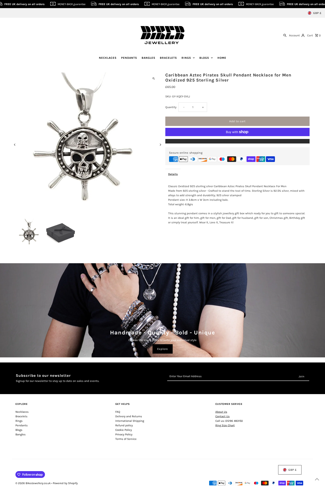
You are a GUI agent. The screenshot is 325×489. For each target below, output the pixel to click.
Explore (162, 349)
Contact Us (222, 416)
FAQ (117, 411)
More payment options (237, 141)
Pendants (21, 425)
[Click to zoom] (153, 78)
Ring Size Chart (225, 425)
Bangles (20, 434)
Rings (19, 421)
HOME (221, 58)
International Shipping (129, 421)
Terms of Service (126, 439)
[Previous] (15, 144)
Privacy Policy (123, 434)
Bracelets (21, 416)
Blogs (18, 430)
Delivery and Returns (128, 416)
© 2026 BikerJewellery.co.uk (33, 483)
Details (173, 174)
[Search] (284, 35)
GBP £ (317, 13)
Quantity (170, 107)
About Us (221, 411)
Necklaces (22, 411)
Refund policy (124, 425)
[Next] (160, 144)
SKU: (168, 96)
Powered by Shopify (65, 483)
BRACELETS (168, 58)
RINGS (186, 58)
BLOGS (204, 58)
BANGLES (148, 58)
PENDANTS (129, 58)
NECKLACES (108, 58)
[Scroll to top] (317, 479)
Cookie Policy (123, 430)
